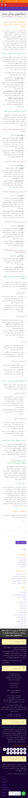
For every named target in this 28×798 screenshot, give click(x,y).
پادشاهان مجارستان (21, 558)
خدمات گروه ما (22, 604)
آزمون (24, 590)
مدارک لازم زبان (22, 619)
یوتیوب (18, 727)
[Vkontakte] (21, 752)
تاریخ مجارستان (22, 560)
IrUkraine (4, 793)
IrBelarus (4, 795)
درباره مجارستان (22, 610)
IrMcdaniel (4, 787)
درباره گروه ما (23, 608)
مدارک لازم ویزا (22, 624)
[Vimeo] (7, 749)
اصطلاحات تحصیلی (21, 597)
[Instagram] (4, 749)
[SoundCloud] (14, 752)
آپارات (14, 727)
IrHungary (4, 785)
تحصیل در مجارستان (16, 578)
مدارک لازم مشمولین (21, 621)
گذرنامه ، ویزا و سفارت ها (20, 615)
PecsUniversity (6, 790)
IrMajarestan (5, 782)
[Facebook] (1, 1)
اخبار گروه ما (23, 592)
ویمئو (10, 727)
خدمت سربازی (22, 606)
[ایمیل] (24, 749)
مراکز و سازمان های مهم (20, 626)
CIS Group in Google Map (14, 716)
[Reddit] (11, 752)
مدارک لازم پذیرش (22, 617)
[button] (5, 5)
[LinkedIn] (14, 749)
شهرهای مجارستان (22, 564)
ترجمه (24, 599)
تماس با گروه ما (22, 601)
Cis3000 (4, 777)
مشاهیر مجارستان (22, 562)
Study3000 (4, 779)
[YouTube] (11, 749)
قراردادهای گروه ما (22, 612)
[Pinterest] (24, 752)
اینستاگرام (5, 727)
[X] (18, 749)
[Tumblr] (18, 752)
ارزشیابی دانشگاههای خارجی (19, 595)
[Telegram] (7, 752)
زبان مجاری (23, 567)
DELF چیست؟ (17, 574)
